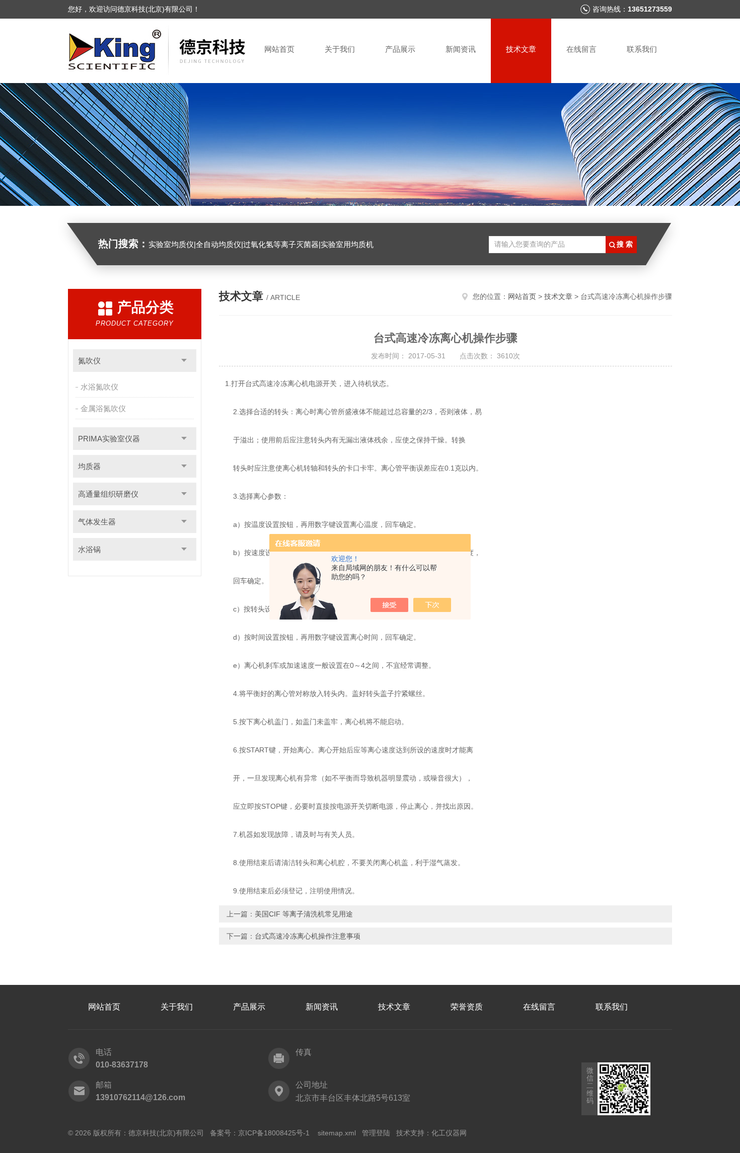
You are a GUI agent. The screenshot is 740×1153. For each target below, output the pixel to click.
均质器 (89, 466)
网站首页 (279, 49)
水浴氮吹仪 (99, 386)
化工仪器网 (449, 1133)
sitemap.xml (337, 1133)
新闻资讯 (461, 49)
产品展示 (400, 49)
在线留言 (581, 49)
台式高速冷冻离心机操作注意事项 (307, 936)
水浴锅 (89, 549)
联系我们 (642, 49)
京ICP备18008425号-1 (275, 1133)
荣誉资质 (467, 1007)
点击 (184, 360)
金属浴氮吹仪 (103, 408)
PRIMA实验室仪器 (109, 438)
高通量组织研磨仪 (108, 494)
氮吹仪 (89, 360)
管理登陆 (376, 1133)
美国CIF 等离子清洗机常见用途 (304, 914)
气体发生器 (97, 521)
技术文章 (521, 49)
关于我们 (340, 49)
